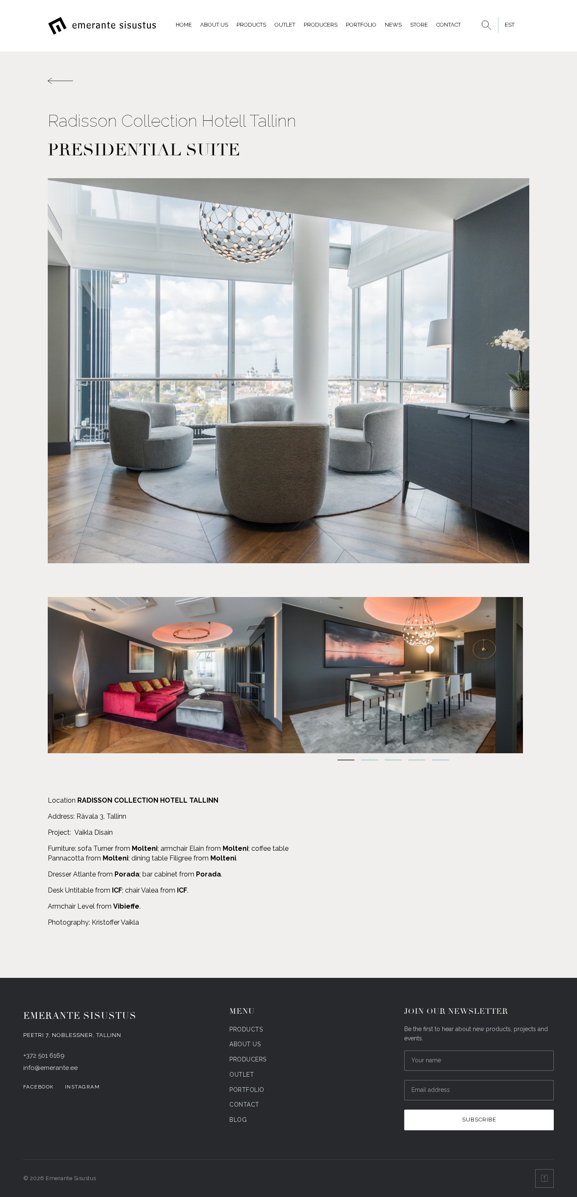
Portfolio (361, 25)
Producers (320, 25)
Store (419, 25)
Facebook (38, 1087)
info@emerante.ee (50, 1068)
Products (251, 25)
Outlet (285, 25)
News (393, 25)
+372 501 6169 (44, 1055)
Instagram (82, 1087)
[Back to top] (544, 1178)
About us (214, 25)
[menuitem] (509, 25)
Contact (448, 25)
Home (184, 25)
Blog (238, 1119)
